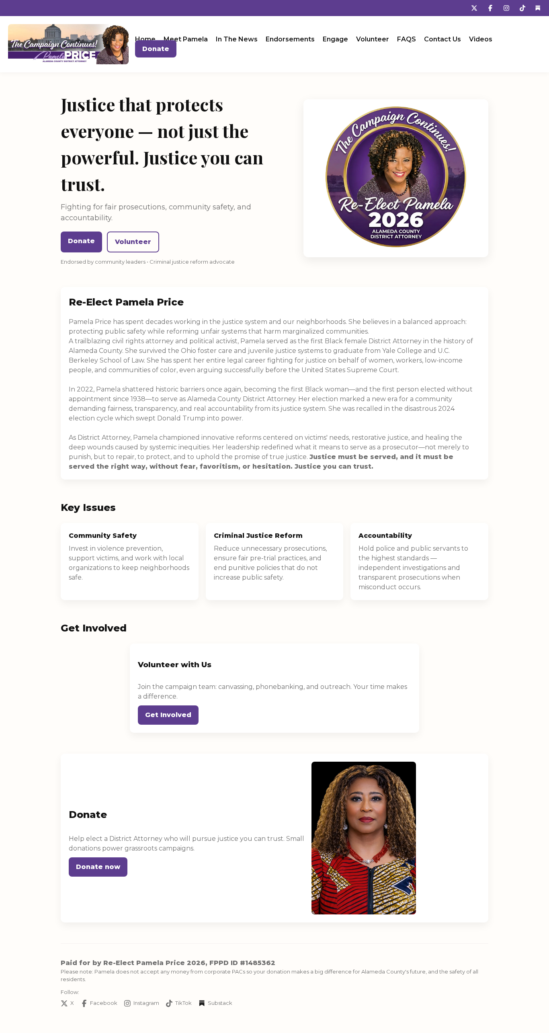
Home (145, 39)
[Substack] (538, 8)
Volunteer (372, 39)
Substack (220, 1003)
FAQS (406, 39)
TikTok (183, 1003)
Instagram (146, 1003)
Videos (480, 39)
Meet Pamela (186, 39)
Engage (335, 39)
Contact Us (442, 39)
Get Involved (168, 715)
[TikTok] (522, 8)
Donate (155, 49)
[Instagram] (506, 8)
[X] (474, 8)
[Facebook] (490, 8)
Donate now (98, 867)
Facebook (103, 1003)
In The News (237, 39)
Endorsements (290, 39)
